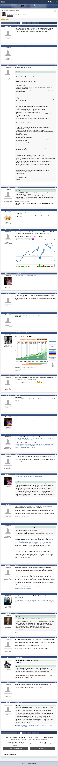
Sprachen (24, 763)
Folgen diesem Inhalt (48, 11)
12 (27, 22)
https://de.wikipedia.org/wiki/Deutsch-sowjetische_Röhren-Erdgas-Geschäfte (33, 542)
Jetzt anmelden (42, 748)
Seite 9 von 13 (42, 22)
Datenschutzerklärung (32, 763)
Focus (19, 632)
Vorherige (6, 732)
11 (25, 22)
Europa (24, 14)
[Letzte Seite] (38, 23)
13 (30, 22)
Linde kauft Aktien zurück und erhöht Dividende (26, 275)
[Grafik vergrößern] (35, 252)
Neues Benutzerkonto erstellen (15, 748)
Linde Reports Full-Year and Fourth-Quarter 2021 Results (28, 417)
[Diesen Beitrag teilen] (55, 26)
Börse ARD (26, 201)
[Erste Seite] (2, 23)
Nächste (34, 732)
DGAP (19, 201)
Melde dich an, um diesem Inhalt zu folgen (11, 10)
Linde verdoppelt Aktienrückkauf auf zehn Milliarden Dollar (28, 476)
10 (22, 22)
